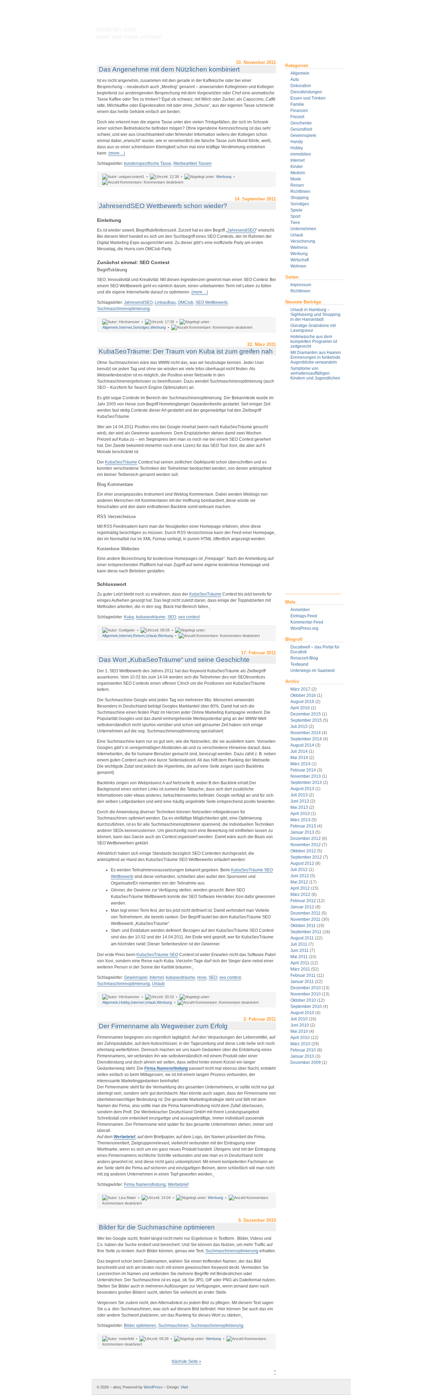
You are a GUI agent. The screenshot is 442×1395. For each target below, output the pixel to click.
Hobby (296, 148)
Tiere (295, 222)
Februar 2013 (303, 826)
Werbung (299, 253)
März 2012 (300, 894)
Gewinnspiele (303, 135)
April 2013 (300, 813)
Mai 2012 (299, 882)
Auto (294, 79)
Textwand (299, 664)
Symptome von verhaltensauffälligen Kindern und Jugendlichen (315, 373)
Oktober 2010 (303, 1000)
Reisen (297, 185)
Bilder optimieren (140, 1325)
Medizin (297, 172)
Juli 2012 (299, 869)
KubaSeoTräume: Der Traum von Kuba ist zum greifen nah (186, 351)
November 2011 (305, 919)
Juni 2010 (299, 1025)
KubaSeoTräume (121, 462)
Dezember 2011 (305, 913)
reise (201, 977)
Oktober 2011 (303, 925)
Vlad (184, 1387)
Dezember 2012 (305, 838)
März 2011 (300, 969)
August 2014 (302, 745)
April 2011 (299, 963)
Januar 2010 (302, 1056)
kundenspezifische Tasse (147, 163)
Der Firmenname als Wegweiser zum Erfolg (163, 1026)
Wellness (299, 247)
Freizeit (297, 116)
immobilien (300, 154)
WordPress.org (304, 628)
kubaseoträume (150, 617)
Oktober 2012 (303, 851)
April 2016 (300, 707)
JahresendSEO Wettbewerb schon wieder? (163, 205)
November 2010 (305, 994)
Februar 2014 (303, 770)
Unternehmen (303, 228)
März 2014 (300, 763)
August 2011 (302, 938)
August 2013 (302, 788)
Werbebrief (124, 1136)
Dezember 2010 (305, 987)
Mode (295, 179)
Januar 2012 (302, 907)
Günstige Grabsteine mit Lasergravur (313, 328)
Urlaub (296, 235)
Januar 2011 (302, 981)
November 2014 (305, 732)
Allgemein (299, 73)
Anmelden (300, 609)
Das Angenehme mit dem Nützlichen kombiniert (169, 69)
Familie (297, 104)
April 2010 (300, 1037)
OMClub (185, 302)
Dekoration (300, 85)
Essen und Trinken (308, 98)
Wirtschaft (299, 260)
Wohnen (298, 266)
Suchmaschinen (173, 1325)
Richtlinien (300, 191)
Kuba (129, 617)
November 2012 (305, 844)
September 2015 (306, 720)
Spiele (296, 210)
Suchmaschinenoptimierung (123, 308)
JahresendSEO (241, 230)
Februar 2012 (303, 900)
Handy (296, 141)
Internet (297, 160)
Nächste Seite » (186, 1361)
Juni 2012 (299, 875)
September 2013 (306, 782)
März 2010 (300, 1043)
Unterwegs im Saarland (312, 670)
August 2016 (302, 701)
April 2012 (300, 888)
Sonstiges (299, 204)
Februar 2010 (303, 1050)
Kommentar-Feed (306, 622)
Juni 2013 (299, 801)
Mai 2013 (299, 807)
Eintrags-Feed (303, 616)
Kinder (296, 166)
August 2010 (302, 1012)
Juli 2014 (299, 751)
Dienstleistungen (306, 92)
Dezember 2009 (305, 1062)
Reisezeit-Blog (304, 658)
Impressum (300, 284)
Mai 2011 (299, 956)
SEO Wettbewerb (211, 302)
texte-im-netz (129, 33)
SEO (171, 617)
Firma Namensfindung (166, 1068)
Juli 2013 (299, 795)
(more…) (116, 153)
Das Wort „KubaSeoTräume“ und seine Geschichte (174, 659)
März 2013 (300, 819)
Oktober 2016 (303, 695)
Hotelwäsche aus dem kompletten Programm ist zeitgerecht (313, 341)
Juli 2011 (298, 944)
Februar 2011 (303, 975)
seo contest (189, 617)
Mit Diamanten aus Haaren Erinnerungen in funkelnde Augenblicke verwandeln (315, 357)
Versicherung (302, 241)
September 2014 (306, 739)
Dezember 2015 (305, 714)
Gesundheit (301, 129)
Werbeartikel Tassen (192, 163)
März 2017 (300, 689)
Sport (295, 216)
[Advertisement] (312, 490)
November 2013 (305, 776)
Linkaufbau (165, 302)
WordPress (153, 1387)
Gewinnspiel (135, 977)
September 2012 (306, 857)
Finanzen (299, 110)
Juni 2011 (299, 950)
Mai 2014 (299, 757)
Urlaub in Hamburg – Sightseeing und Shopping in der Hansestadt (315, 314)
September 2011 (305, 931)
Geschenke (301, 123)
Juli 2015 (299, 726)
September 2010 (306, 1006)
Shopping (299, 197)
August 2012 (302, 863)
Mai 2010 (299, 1031)
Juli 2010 (299, 1019)
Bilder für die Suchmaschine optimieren (157, 1227)
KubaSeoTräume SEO (157, 954)
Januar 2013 (302, 832)
